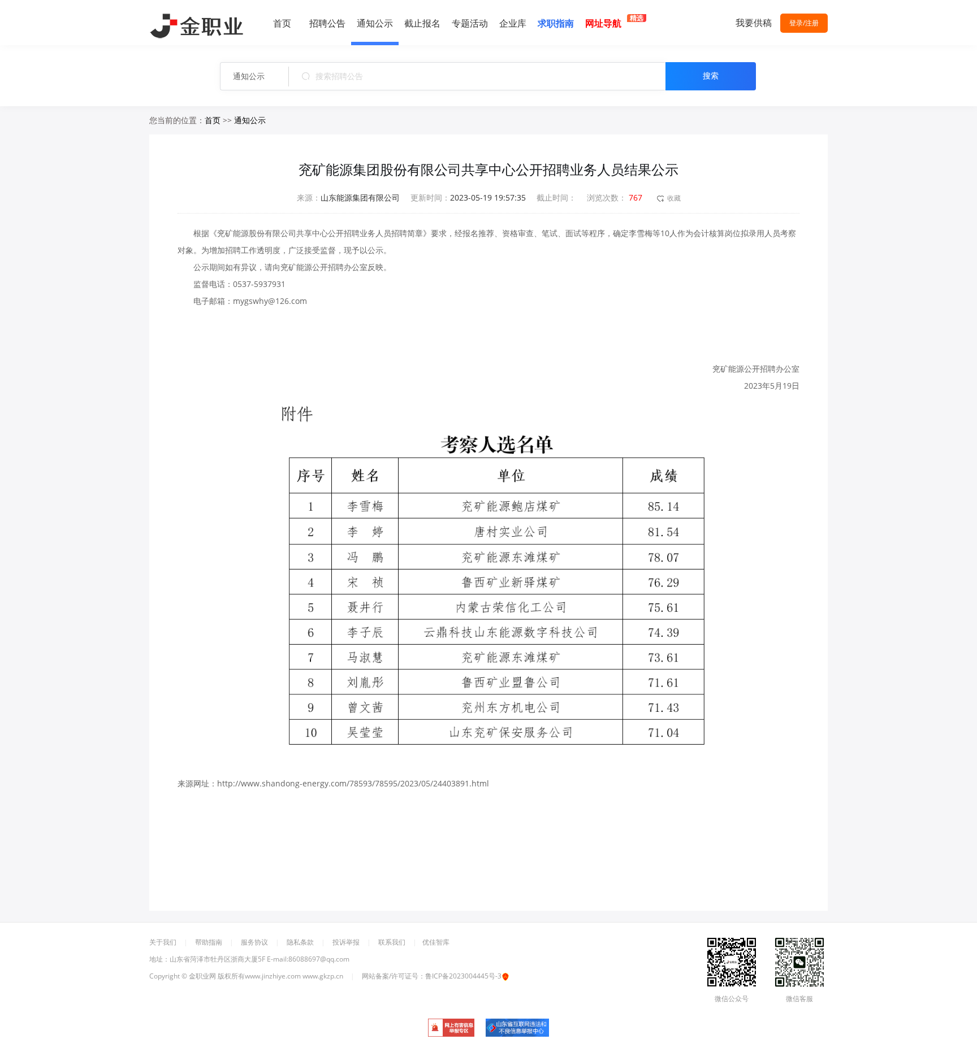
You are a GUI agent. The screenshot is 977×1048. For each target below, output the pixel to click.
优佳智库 (435, 942)
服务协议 (254, 942)
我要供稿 (754, 23)
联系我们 (391, 942)
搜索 (711, 76)
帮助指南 (208, 942)
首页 (213, 120)
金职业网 (202, 976)
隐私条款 (300, 942)
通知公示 (250, 76)
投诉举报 (346, 942)
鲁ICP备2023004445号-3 (463, 976)
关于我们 (162, 942)
